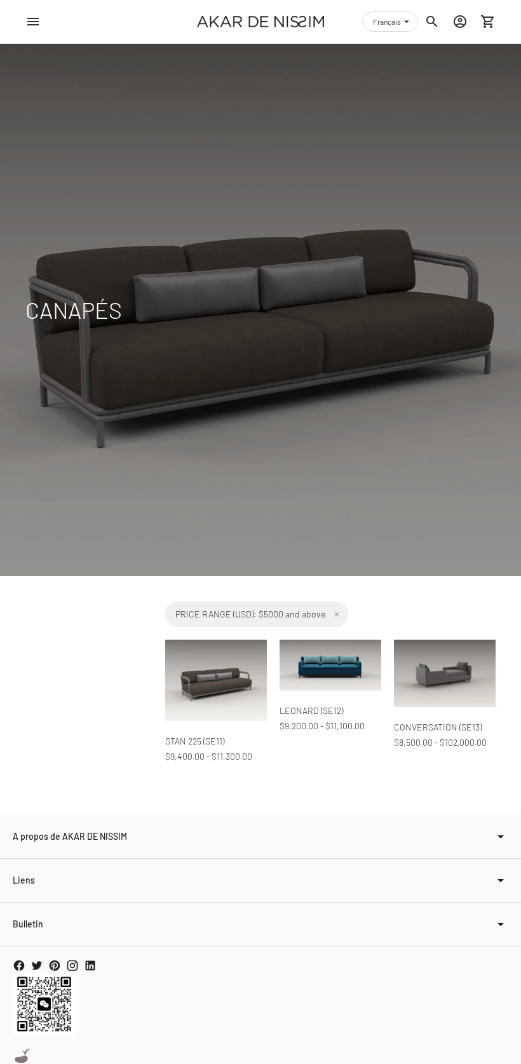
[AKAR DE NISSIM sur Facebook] (19, 965)
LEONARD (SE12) (311, 710)
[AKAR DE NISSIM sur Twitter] (36, 965)
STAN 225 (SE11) (194, 741)
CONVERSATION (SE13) (438, 727)
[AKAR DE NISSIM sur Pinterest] (54, 965)
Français (387, 21)
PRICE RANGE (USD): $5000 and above (250, 614)
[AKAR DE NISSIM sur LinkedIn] (90, 965)
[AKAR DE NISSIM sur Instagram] (72, 965)
